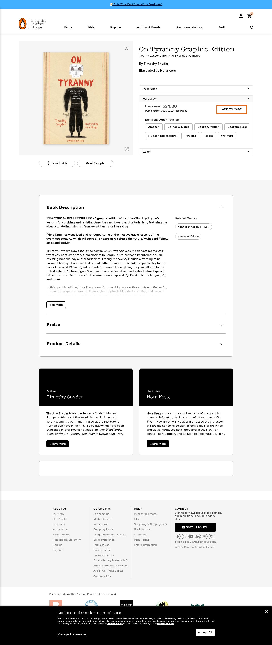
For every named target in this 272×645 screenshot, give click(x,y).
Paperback (196, 89)
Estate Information (145, 545)
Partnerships (101, 514)
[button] (68, 27)
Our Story (58, 514)
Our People (59, 519)
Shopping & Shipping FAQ (150, 524)
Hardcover (196, 99)
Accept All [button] (205, 632)
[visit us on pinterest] (205, 536)
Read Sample (95, 163)
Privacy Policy (101, 550)
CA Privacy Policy (103, 555)
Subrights (140, 534)
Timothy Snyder (156, 64)
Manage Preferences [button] (72, 634)
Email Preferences (104, 540)
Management (61, 529)
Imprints (58, 550)
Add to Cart (231, 110)
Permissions (141, 540)
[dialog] (136, 626)
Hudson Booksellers (162, 136)
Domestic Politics (188, 236)
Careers (57, 545)
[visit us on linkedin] (198, 536)
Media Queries (102, 519)
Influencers (100, 524)
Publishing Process (146, 514)
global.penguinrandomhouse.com (196, 542)
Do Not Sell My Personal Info (110, 560)
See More (56, 305)
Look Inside (59, 163)
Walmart (227, 136)
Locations (59, 524)
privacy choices (165, 623)
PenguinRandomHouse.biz (110, 534)
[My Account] (241, 14)
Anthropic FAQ (102, 576)
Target (208, 136)
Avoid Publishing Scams (108, 571)
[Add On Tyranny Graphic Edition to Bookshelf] (127, 48)
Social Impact (61, 534)
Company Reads (103, 529)
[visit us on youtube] (191, 536)
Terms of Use (101, 545)
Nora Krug (168, 70)
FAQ (137, 519)
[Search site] (251, 27)
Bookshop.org (237, 127)
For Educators (142, 529)
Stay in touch (196, 527)
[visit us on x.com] (184, 536)
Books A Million (208, 127)
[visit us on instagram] (211, 536)
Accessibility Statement (67, 540)
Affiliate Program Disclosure (110, 565)
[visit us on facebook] (178, 536)
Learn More (59, 444)
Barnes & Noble (178, 127)
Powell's (190, 136)
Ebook (196, 152)
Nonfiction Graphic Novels (194, 227)
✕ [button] (266, 612)
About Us (59, 508)
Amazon (153, 127)
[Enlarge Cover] (127, 149)
